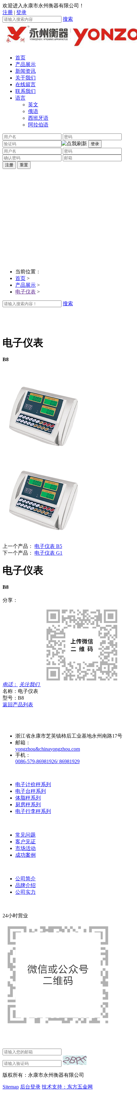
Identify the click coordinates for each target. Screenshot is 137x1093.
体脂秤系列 (28, 798)
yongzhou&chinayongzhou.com (47, 749)
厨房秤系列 (28, 804)
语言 (20, 98)
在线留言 (25, 84)
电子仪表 (25, 291)
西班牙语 (38, 118)
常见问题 (25, 835)
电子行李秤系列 (33, 811)
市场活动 (25, 848)
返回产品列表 (18, 704)
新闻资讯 (25, 71)
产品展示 (25, 64)
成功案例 (25, 855)
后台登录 (30, 1086)
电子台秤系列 (30, 791)
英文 (33, 104)
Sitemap (11, 1086)
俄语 (33, 111)
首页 (20, 57)
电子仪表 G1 (48, 553)
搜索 (68, 19)
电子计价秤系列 (33, 784)
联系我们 (25, 91)
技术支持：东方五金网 (67, 1086)
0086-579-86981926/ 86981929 (47, 761)
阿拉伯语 (38, 124)
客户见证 (25, 841)
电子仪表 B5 (48, 546)
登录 (21, 12)
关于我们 (25, 77)
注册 (8, 12)
